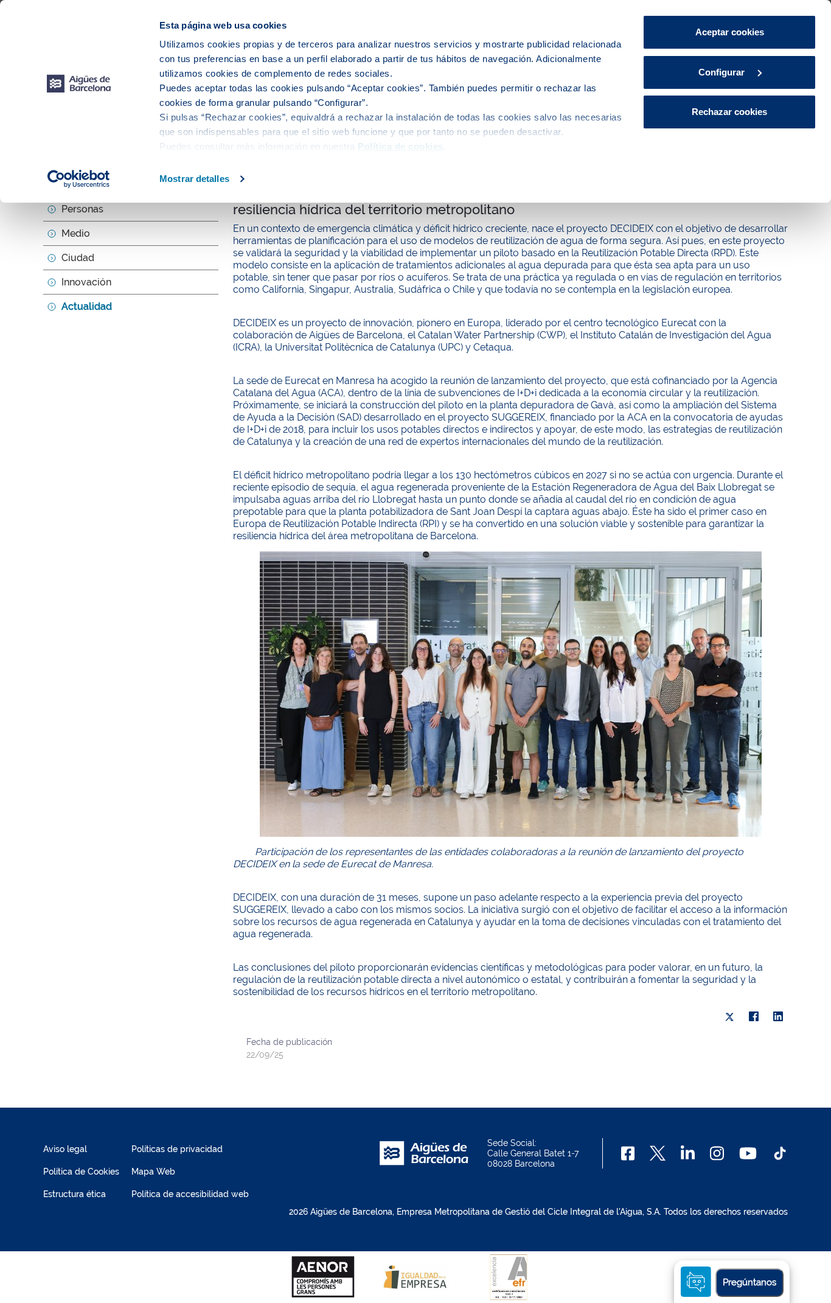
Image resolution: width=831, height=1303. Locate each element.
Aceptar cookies (729, 32)
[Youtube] (748, 1153)
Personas (82, 209)
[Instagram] (717, 1153)
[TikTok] (780, 1153)
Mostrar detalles (194, 178)
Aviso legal (65, 1149)
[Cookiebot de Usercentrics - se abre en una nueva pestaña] (79, 179)
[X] (729, 1017)
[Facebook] (753, 1017)
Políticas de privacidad (177, 1149)
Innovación (86, 282)
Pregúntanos (749, 1282)
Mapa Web (153, 1171)
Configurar (722, 72)
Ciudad (77, 258)
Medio (75, 233)
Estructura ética (74, 1194)
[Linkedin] (688, 1153)
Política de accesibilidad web (190, 1194)
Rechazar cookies (729, 112)
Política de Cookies (81, 1171)
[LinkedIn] (778, 1017)
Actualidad (86, 306)
